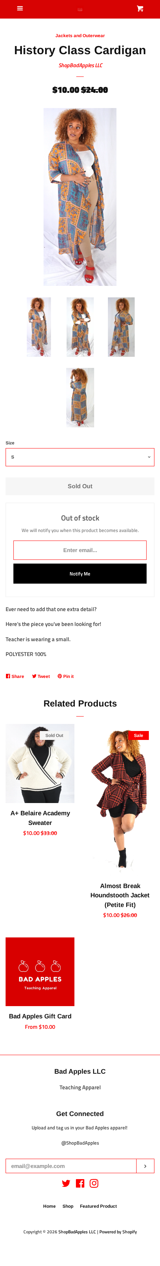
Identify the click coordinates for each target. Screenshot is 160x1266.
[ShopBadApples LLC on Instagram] (94, 1185)
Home (49, 1206)
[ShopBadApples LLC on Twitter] (66, 1185)
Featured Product (98, 1206)
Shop (68, 1206)
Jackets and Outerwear (80, 35)
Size (10, 443)
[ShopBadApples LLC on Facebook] (80, 1185)
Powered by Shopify (118, 1231)
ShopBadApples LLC (80, 65)
